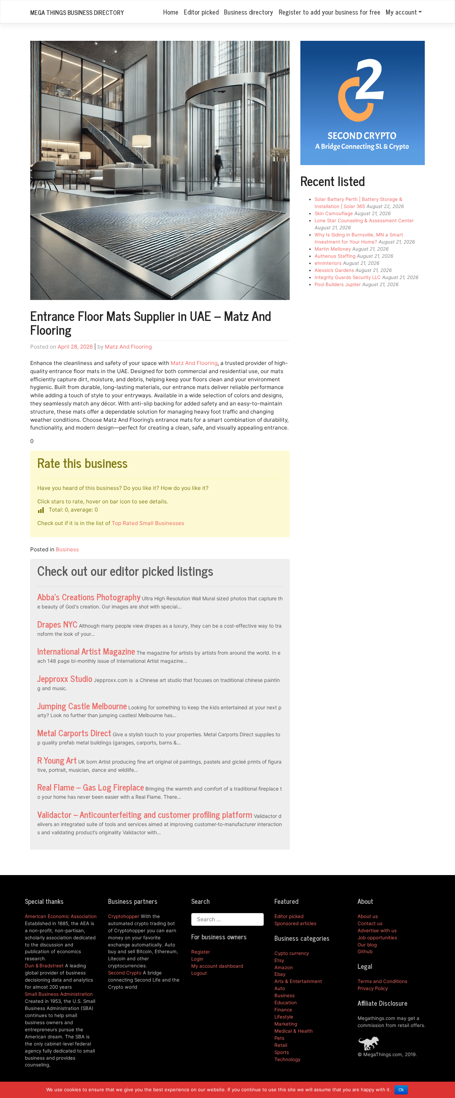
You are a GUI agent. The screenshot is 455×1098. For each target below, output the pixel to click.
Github (365, 951)
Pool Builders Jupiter (338, 284)
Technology (287, 1059)
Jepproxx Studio (64, 678)
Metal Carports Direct (74, 732)
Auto (279, 988)
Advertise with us (377, 930)
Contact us (370, 923)
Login (197, 959)
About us (368, 916)
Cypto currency (291, 953)
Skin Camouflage (334, 213)
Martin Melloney (333, 249)
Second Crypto (124, 973)
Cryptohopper (123, 916)
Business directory (248, 11)
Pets (279, 1038)
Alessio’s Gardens (334, 270)
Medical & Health (293, 1031)
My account (401, 11)
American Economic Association (61, 916)
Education (285, 1002)
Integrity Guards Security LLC (348, 277)
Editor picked (201, 11)
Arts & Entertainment (298, 981)
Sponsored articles (295, 923)
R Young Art (57, 760)
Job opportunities (377, 937)
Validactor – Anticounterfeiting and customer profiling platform (144, 814)
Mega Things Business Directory (77, 12)
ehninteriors (328, 263)
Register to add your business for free (329, 11)
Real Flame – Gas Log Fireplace (90, 787)
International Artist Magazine (86, 651)
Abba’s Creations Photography (88, 596)
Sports (281, 1052)
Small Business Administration (59, 994)
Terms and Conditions (382, 981)
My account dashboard (217, 966)
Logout (199, 973)
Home (170, 11)
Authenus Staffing (335, 256)
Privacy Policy (373, 988)
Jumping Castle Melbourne (82, 705)
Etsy (279, 960)
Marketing (285, 1024)
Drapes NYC (57, 624)
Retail (280, 1045)
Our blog (367, 944)
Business (67, 549)
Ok (401, 1089)
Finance (283, 1009)
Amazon (283, 967)
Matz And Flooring (128, 346)
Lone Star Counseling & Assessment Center (364, 220)
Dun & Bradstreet (44, 965)
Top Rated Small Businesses (148, 523)
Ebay (279, 974)
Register (200, 952)
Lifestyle (283, 1017)
